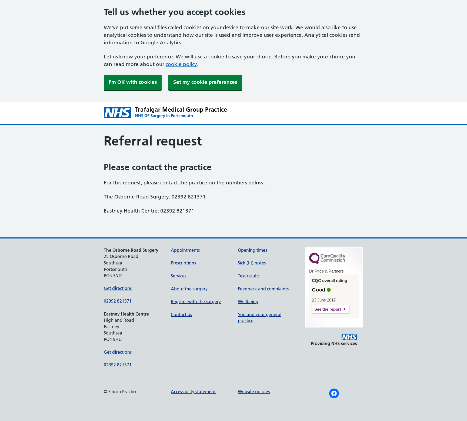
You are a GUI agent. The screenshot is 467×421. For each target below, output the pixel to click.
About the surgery (189, 288)
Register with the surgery (196, 301)
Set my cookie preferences (205, 82)
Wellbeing (248, 301)
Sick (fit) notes (252, 263)
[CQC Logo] (327, 263)
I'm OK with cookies (133, 82)
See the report (327, 309)
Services (178, 276)
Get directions (118, 288)
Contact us (181, 314)
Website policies (254, 391)
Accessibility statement (193, 391)
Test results (248, 276)
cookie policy (181, 64)
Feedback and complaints (263, 288)
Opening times (252, 250)
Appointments (185, 250)
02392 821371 (118, 301)
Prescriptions (183, 263)
